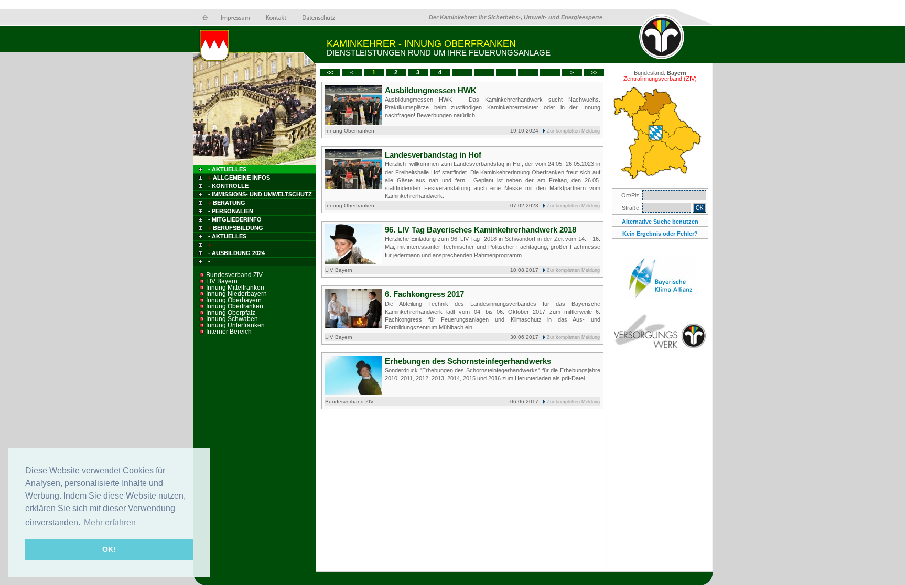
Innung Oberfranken (234, 306)
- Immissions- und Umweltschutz (260, 194)
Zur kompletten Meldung (573, 131)
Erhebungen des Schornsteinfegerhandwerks (468, 361)
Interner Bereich (229, 331)
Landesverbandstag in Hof (433, 154)
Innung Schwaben (232, 319)
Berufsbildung (235, 228)
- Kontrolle (228, 186)
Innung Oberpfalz (230, 312)
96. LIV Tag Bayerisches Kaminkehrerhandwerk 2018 (480, 229)
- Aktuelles (226, 169)
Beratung (226, 203)
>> (594, 72)
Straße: (632, 208)
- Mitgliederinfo (235, 219)
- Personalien (230, 211)
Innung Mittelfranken (235, 287)
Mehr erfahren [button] (110, 522)
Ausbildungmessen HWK (431, 90)
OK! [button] (109, 549)
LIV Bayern (222, 281)
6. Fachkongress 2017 (424, 294)
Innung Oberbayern (234, 300)
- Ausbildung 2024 (236, 253)
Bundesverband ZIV (234, 275)
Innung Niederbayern (236, 293)
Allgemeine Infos (239, 177)
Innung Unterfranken (235, 325)
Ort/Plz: (631, 195)
